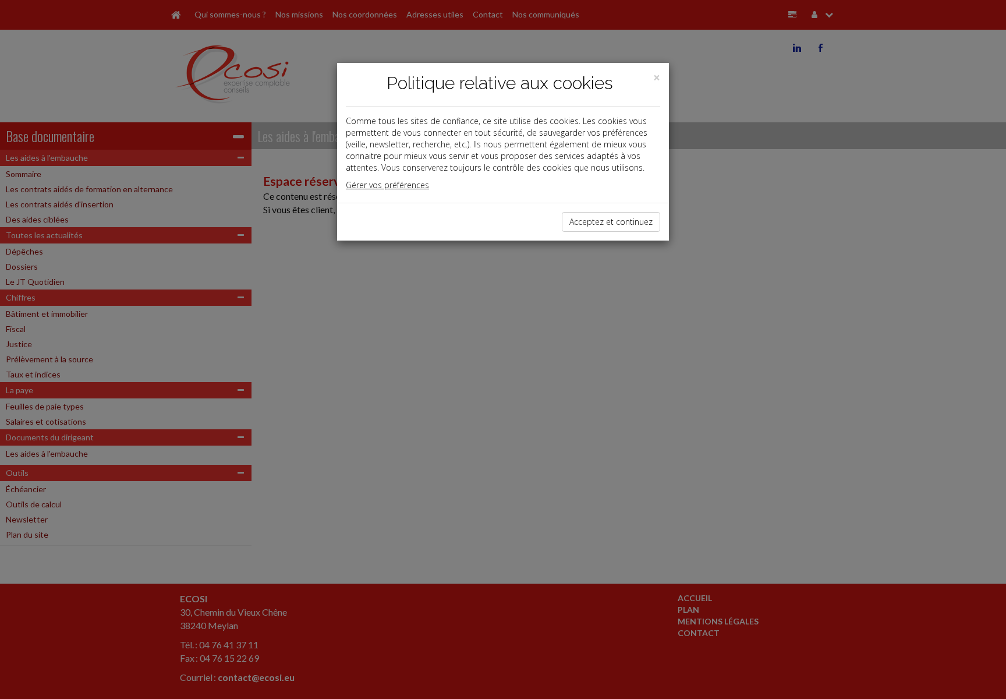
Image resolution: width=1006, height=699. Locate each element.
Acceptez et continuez (611, 221)
